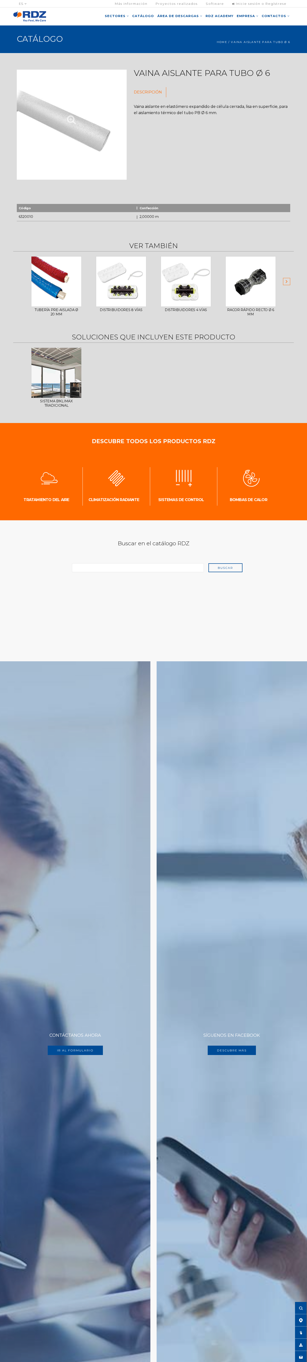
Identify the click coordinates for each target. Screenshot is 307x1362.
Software (215, 4)
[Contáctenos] (301, 1357)
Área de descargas (178, 16)
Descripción (148, 92)
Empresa (246, 16)
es (21, 4)
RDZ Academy (219, 16)
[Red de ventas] (301, 1320)
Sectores (116, 16)
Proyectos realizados (177, 4)
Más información (131, 4)
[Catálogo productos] (301, 1332)
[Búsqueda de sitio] (301, 1308)
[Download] (301, 1345)
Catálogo (143, 16)
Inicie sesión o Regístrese (261, 4)
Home (222, 42)
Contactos (274, 16)
